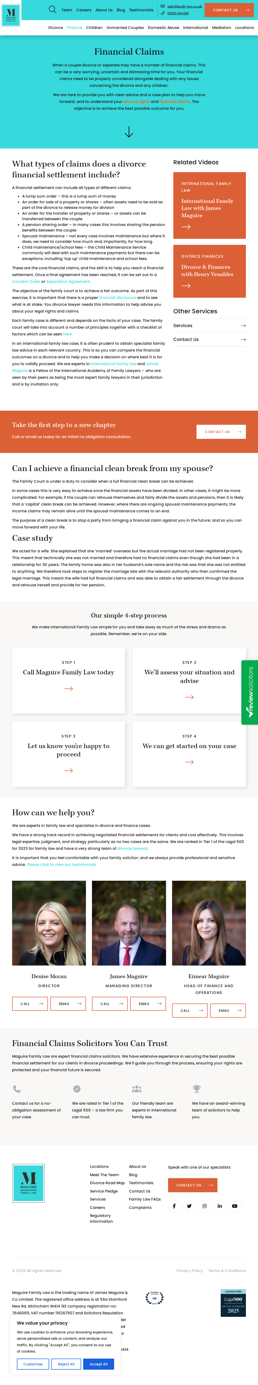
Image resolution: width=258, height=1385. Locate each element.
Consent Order (26, 281)
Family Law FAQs (145, 1199)
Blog (121, 10)
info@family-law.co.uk (185, 6)
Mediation (221, 27)
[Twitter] (189, 1206)
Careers (83, 10)
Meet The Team (104, 1174)
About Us (104, 10)
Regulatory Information (101, 1218)
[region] (65, 1345)
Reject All (66, 1364)
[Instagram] (204, 1206)
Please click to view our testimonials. (62, 864)
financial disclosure (117, 297)
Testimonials (141, 10)
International (195, 27)
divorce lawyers (132, 848)
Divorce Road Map (107, 1182)
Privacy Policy (190, 1270)
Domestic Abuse (163, 27)
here (67, 334)
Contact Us (186, 339)
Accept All (99, 1364)
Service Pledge (104, 1191)
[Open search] (53, 10)
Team (66, 10)
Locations (244, 27)
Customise (33, 1364)
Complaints (140, 1207)
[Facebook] (174, 1206)
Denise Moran (49, 976)
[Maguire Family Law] (10, 15)
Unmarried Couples (125, 27)
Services (182, 325)
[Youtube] (235, 1206)
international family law (113, 363)
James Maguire (129, 976)
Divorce (55, 27)
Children (94, 27)
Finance (74, 27)
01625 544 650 (178, 13)
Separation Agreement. (68, 281)
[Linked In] (219, 1206)
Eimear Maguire (208, 976)
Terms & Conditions (227, 1270)
